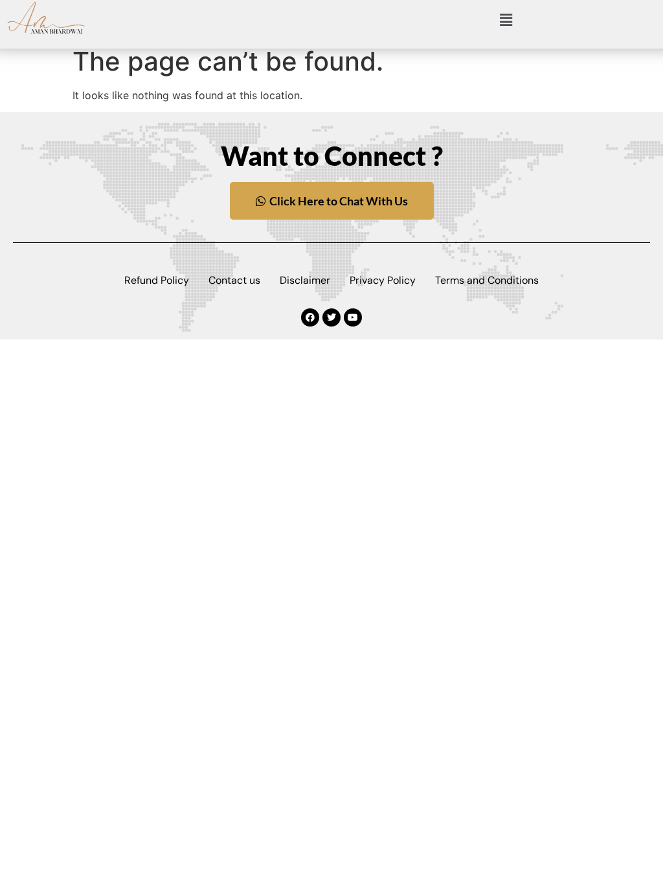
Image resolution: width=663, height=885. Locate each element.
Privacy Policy (383, 280)
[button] (506, 20)
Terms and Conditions (487, 280)
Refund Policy (156, 280)
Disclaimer (305, 280)
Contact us (234, 280)
